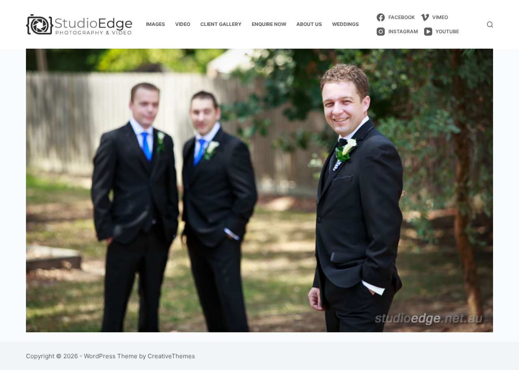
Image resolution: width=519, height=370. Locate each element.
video (182, 24)
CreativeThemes (171, 356)
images (155, 24)
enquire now (269, 24)
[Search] (490, 24)
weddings (345, 24)
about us (309, 24)
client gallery (221, 24)
